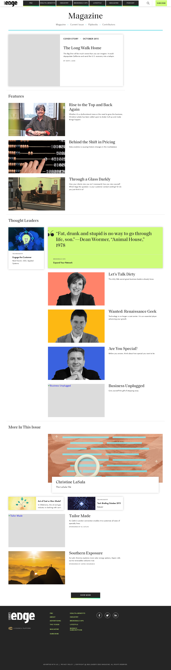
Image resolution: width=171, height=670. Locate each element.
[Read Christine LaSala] (105, 458)
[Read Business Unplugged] (76, 400)
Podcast (130, 3)
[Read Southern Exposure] (36, 567)
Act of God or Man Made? (49, 501)
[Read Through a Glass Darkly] (36, 193)
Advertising (55, 621)
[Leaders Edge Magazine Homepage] (10, 4)
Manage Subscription (76, 629)
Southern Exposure (86, 553)
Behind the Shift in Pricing (92, 142)
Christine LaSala (70, 482)
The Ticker (54, 624)
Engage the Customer (21, 257)
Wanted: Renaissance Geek (132, 312)
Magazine (113, 3)
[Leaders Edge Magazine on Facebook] (99, 615)
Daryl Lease (70, 61)
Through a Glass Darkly (89, 179)
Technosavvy (17, 254)
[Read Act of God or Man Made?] (22, 503)
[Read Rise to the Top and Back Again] (36, 119)
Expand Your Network (62, 263)
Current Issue (77, 25)
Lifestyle (97, 3)
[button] (148, 3)
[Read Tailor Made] (36, 530)
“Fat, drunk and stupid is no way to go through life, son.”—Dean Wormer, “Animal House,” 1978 (104, 239)
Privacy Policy (67, 664)
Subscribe (54, 634)
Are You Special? (123, 349)
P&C (31, 3)
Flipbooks (93, 25)
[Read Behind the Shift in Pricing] (36, 156)
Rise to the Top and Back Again (90, 107)
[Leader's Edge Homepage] (21, 618)
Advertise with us (50, 664)
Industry (64, 3)
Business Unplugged (126, 386)
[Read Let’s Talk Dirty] (76, 288)
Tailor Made (80, 516)
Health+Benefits (47, 3)
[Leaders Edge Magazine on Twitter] (107, 615)
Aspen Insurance (88, 564)
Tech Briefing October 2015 (109, 503)
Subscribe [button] (161, 3)
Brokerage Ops (81, 3)
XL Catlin (85, 527)
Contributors (108, 25)
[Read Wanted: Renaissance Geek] (76, 326)
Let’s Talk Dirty (122, 274)
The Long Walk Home (82, 48)
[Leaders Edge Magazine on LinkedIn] (115, 615)
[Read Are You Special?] (76, 363)
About (52, 617)
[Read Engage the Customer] (26, 239)
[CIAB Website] (19, 628)
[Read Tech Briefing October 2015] (81, 503)
